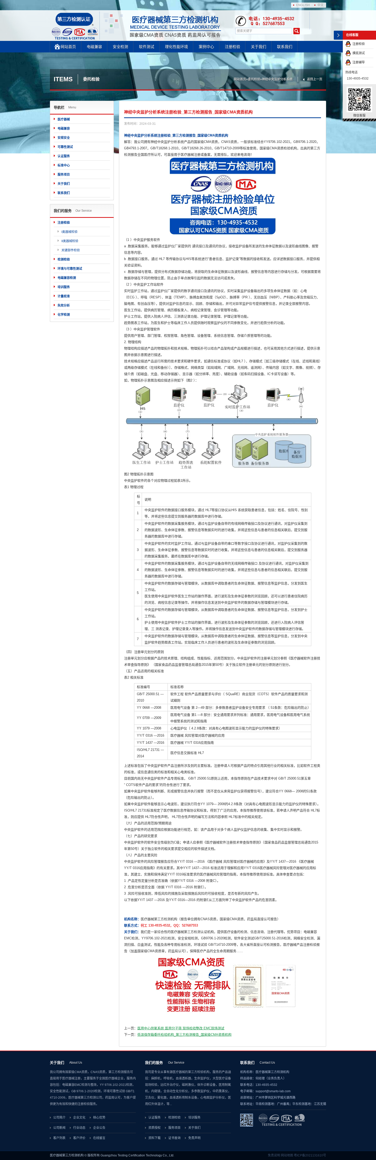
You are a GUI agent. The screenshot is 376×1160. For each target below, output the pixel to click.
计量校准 (64, 296)
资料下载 (154, 1138)
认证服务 (64, 156)
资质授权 (154, 1128)
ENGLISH (303, 5)
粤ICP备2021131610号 (310, 1155)
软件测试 (146, 46)
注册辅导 (358, 62)
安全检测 (120, 46)
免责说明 (274, 1155)
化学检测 (64, 315)
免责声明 (194, 1138)
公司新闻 (59, 1128)
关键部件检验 (70, 250)
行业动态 (79, 1128)
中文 (320, 5)
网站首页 (68, 46)
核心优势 (99, 1117)
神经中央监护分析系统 (277, 79)
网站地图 (287, 1155)
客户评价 (79, 1138)
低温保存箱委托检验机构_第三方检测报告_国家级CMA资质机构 (184, 1035)
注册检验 (232, 46)
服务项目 (64, 174)
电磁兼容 (94, 46)
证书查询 (174, 1138)
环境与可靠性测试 (70, 269)
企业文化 (79, 1117)
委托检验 (254, 79)
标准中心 (64, 165)
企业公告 (99, 1128)
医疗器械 (64, 119)
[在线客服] (338, 35)
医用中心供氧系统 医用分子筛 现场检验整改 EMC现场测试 (180, 1028)
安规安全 (64, 138)
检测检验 (64, 259)
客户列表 (59, 1138)
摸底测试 (358, 53)
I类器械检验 (69, 232)
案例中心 (206, 46)
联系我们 (284, 46)
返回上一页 (314, 79)
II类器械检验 (69, 241)
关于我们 (258, 46)
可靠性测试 (65, 147)
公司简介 (59, 1117)
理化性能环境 (176, 46)
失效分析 (64, 305)
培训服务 (64, 287)
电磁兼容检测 (67, 278)
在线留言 (99, 1138)
